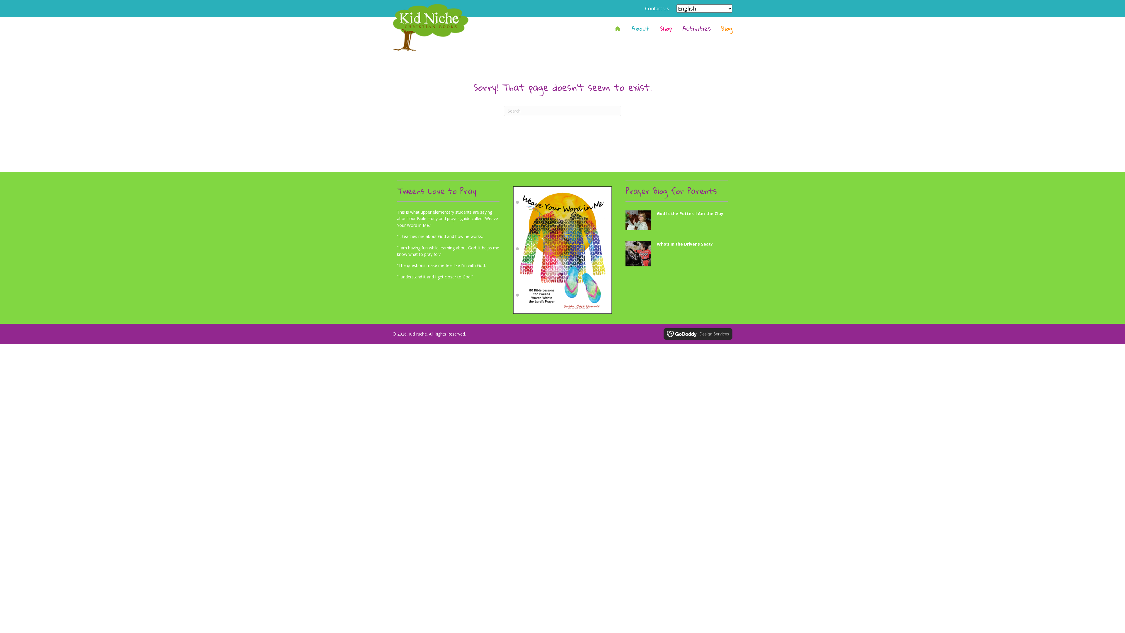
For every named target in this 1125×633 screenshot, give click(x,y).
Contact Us (657, 8)
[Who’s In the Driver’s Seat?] (676, 256)
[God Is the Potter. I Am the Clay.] (676, 222)
